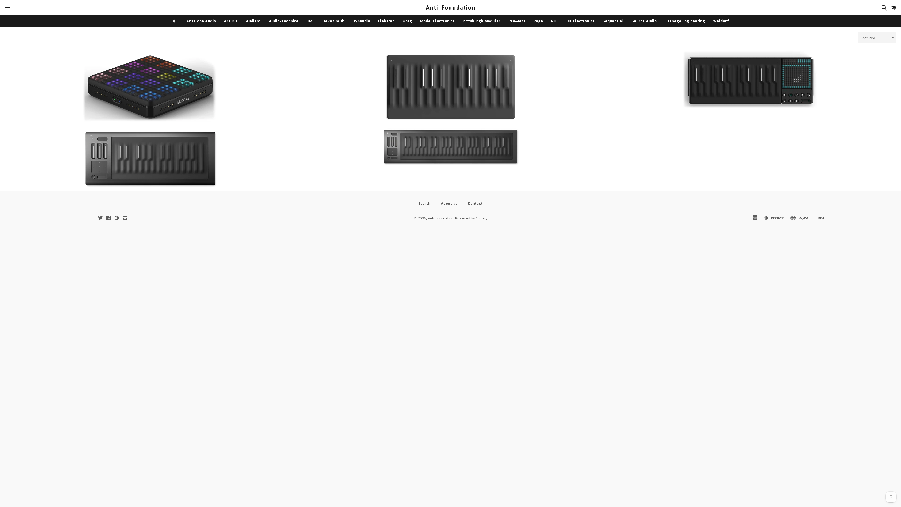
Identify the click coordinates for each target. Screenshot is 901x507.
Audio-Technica (283, 21)
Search (424, 203)
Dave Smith (333, 21)
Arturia (231, 21)
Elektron (386, 21)
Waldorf (721, 21)
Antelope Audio (201, 21)
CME (310, 21)
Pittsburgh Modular (481, 21)
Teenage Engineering (685, 21)
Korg (407, 21)
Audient (253, 21)
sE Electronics (581, 21)
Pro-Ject (516, 21)
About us (449, 203)
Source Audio (644, 21)
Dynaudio (361, 21)
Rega (538, 21)
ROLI (555, 21)
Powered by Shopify (471, 218)
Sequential (613, 21)
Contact (475, 203)
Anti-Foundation (451, 8)
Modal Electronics (437, 21)
